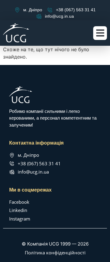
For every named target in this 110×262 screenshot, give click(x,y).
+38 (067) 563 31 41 (76, 9)
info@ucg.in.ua (59, 16)
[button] (100, 33)
